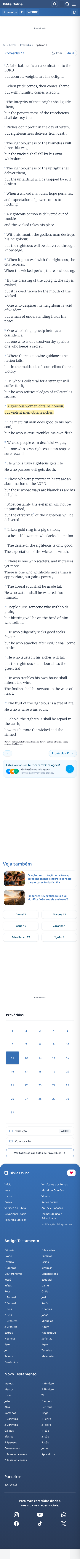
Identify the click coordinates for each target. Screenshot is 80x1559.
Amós (44, 1303)
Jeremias (46, 1268)
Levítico (9, 1262)
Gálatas (9, 1430)
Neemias (9, 1338)
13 (40, 1058)
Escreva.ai (10, 1484)
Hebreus (46, 1407)
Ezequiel (46, 1279)
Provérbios (11, 1362)
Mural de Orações (52, 1190)
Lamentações (49, 1273)
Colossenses (12, 1448)
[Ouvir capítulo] (74, 12)
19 (53, 1071)
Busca (8, 1202)
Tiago (44, 1413)
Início (7, 1184)
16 (12, 1071)
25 (67, 1085)
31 (12, 1112)
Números (10, 1268)
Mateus (9, 1383)
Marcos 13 (59, 914)
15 (67, 1058)
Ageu (44, 1344)
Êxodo (8, 1256)
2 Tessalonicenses (15, 1460)
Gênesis (9, 1250)
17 (26, 1071)
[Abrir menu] (73, 4)
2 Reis (8, 1315)
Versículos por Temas (54, 1184)
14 (53, 1058)
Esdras (8, 1332)
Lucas (8, 1395)
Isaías (45, 1262)
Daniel (45, 1285)
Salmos (8, 1356)
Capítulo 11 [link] (40, 45)
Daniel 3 (21, 914)
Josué (7, 1279)
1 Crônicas (10, 1321)
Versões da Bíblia (15, 1208)
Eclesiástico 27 (21, 937)
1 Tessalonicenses (15, 1454)
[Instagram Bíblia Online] (16, 1515)
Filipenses (10, 1442)
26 (12, 1098)
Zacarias (46, 1350)
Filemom (46, 1401)
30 (67, 1098)
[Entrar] (54, 4)
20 (67, 1071)
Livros (12, 45)
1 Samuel (10, 1297)
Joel (43, 1297)
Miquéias (47, 1321)
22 (26, 1085)
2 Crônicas (10, 1326)
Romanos (10, 1413)
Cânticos (46, 1256)
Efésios (8, 1436)
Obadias (46, 1309)
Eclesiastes (48, 1250)
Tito (43, 1395)
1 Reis (8, 1309)
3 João (45, 1442)
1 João (45, 1430)
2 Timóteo (47, 1389)
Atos (7, 1407)
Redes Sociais (49, 1202)
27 (26, 1098)
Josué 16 (20, 926)
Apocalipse (48, 1454)
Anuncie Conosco (52, 1208)
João (7, 1401)
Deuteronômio (13, 1273)
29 (53, 1098)
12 (26, 1058)
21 (12, 1085)
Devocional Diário (15, 1214)
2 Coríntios (11, 1424)
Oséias (45, 1291)
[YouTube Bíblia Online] (40, 1515)
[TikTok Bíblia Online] (40, 1524)
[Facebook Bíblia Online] (16, 1524)
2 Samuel (10, 1303)
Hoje (7, 1190)
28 (40, 1098)
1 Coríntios (11, 1419)
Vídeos (45, 1196)
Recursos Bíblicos (15, 1219)
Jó (5, 1350)
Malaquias (48, 1356)
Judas (44, 1448)
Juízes (8, 1285)
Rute (7, 1291)
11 (22, 12)
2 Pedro (46, 1424)
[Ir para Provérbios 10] (7, 753)
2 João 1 (59, 937)
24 (53, 1085)
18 (40, 1071)
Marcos (9, 1389)
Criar (59, 53)
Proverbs (25, 45)
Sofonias (46, 1338)
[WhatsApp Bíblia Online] (64, 1515)
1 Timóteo (47, 1383)
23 (40, 1085)
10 (67, 1044)
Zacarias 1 (59, 926)
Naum (45, 1326)
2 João (45, 1436)
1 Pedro (46, 1419)
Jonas (44, 1315)
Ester (7, 1344)
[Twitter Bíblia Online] (64, 1524)
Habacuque (48, 1332)
